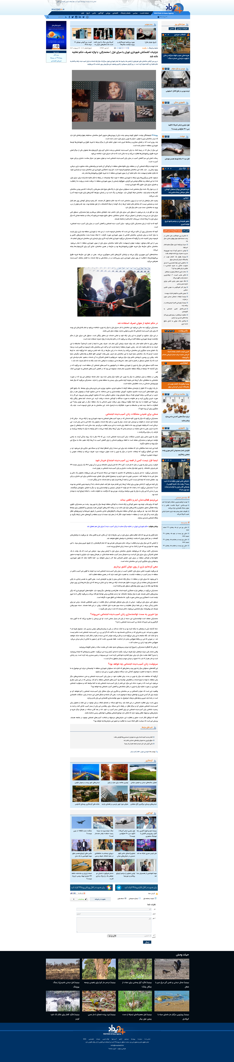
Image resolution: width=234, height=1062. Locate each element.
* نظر (154, 918)
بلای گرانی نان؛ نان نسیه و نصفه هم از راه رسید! (138, 744)
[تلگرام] (136, 887)
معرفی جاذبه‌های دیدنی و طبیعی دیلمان (144, 782)
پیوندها (83, 2)
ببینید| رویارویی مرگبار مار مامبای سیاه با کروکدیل (173, 1017)
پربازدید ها (178, 231)
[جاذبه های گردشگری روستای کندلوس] (85, 793)
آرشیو (79, 2)
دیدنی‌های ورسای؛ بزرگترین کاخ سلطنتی (143, 804)
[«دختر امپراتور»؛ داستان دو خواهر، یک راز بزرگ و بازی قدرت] (103, 865)
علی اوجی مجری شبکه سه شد (147, 853)
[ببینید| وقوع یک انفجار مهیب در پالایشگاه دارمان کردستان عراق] (175, 373)
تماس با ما (93, 2)
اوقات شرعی (68, 2)
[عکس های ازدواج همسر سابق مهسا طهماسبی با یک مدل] (81, 845)
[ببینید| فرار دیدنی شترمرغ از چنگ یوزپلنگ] (63, 969)
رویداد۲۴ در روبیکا (56, 58)
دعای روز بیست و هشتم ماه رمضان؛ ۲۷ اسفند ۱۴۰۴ (176, 541)
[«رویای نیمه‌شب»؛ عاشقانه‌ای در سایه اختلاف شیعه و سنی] (103, 845)
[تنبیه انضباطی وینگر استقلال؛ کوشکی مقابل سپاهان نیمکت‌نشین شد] (175, 178)
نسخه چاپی (120, 899)
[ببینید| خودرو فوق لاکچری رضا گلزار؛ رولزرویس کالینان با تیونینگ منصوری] (146, 822)
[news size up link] (128, 48)
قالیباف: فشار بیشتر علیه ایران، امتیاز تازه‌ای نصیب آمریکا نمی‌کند (175, 512)
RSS (84, 1039)
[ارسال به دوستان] (118, 48)
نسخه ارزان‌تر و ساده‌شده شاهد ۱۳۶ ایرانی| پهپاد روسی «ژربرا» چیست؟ (82, 876)
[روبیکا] (91, 887)
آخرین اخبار (186, 231)
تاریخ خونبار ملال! (150, 42)
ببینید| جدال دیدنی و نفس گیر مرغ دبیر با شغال (172, 985)
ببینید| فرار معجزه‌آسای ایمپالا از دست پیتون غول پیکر (137, 1017)
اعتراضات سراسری (182, 28)
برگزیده (144, 48)
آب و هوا (74, 2)
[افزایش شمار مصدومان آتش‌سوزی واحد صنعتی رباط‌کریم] (175, 439)
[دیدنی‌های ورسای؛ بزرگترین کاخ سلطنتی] (143, 793)
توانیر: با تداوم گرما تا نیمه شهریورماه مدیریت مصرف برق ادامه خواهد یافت (176, 252)
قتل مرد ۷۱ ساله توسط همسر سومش (177, 158)
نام (154, 909)
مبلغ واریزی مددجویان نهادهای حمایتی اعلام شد (138, 740)
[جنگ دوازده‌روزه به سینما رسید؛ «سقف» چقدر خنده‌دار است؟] (103, 822)
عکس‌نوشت (183, 331)
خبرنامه (98, 1039)
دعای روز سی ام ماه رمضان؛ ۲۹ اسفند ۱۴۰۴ (176, 528)
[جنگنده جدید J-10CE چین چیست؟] (81, 822)
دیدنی (185, 198)
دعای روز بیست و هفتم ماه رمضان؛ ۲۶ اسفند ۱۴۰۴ (176, 547)
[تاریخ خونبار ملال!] (146, 34)
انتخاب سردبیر (179, 34)
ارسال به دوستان (133, 899)
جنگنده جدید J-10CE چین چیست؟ (82, 832)
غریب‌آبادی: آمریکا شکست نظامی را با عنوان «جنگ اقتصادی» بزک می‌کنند (175, 506)
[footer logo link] (114, 1031)
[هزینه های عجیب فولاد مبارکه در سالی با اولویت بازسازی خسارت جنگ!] (175, 45)
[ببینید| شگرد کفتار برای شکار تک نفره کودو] (63, 1001)
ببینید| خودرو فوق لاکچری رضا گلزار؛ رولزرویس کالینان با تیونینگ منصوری (147, 834)
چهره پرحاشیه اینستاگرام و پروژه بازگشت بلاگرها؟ (126, 43)
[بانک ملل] (56, 35)
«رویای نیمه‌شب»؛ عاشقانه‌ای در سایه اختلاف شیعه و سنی (104, 854)
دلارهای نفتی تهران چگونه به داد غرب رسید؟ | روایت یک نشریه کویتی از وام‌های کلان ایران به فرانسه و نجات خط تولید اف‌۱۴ (176, 485)
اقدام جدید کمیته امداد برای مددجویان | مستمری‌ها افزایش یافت (133, 737)
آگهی (58, 2)
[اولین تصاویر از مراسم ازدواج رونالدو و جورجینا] (125, 865)
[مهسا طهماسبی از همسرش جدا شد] (146, 865)
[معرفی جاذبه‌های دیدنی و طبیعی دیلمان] (143, 772)
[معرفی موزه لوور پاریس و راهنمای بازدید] (114, 793)
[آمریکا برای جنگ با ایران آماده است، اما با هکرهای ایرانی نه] (103, 34)
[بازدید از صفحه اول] (155, 898)
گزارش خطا (151, 893)
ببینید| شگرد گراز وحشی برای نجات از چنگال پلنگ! (137, 985)
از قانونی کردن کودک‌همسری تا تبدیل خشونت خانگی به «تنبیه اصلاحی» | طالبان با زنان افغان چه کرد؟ (176, 266)
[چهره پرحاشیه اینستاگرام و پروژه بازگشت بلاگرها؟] (125, 34)
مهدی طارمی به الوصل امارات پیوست (175, 293)
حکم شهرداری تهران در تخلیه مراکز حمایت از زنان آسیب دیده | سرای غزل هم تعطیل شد (117, 526)
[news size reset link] (125, 48)
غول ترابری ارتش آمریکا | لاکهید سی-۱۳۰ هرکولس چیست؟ (127, 834)
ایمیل (154, 914)
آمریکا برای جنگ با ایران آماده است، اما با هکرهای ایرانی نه (103, 43)
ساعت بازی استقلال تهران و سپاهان (175, 272)
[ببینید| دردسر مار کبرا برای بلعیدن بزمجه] (99, 969)
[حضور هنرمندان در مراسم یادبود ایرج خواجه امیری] (175, 209)
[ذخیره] (120, 48)
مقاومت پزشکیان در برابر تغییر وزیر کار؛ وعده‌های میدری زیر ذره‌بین (176, 316)
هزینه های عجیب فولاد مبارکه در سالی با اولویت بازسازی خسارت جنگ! (176, 57)
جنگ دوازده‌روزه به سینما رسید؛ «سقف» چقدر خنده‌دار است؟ (104, 834)
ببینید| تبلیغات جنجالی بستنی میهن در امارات (176, 298)
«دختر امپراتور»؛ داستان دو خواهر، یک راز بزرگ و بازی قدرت (104, 876)
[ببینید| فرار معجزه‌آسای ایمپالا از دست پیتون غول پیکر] (135, 1001)
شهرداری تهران (145, 752)
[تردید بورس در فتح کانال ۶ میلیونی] (175, 79)
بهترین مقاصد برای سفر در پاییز (118, 782)
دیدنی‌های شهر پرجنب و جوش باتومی (87, 782)
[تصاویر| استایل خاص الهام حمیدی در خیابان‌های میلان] (125, 845)
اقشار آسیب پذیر (135, 752)
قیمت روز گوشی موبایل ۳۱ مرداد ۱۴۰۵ (83, 43)
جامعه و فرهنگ (153, 48)
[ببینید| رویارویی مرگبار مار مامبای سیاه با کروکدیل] (171, 1001)
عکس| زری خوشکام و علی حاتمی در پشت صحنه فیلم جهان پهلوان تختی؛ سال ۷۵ (176, 239)
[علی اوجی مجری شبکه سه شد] (146, 845)
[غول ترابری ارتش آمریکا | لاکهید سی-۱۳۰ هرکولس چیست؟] (125, 822)
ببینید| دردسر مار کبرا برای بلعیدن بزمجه (99, 982)
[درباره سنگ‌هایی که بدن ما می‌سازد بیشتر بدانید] (175, 405)
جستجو (127, 1039)
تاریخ (183, 460)
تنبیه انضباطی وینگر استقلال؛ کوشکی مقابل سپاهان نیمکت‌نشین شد (177, 191)
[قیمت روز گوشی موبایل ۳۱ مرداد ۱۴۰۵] (82, 34)
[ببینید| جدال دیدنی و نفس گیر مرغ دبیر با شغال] (171, 969)
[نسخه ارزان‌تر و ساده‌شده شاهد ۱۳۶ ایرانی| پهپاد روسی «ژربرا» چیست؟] (81, 865)
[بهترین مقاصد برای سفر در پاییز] (114, 772)
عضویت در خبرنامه (100, 899)
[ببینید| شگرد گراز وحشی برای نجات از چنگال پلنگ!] (135, 969)
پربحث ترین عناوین (169, 231)
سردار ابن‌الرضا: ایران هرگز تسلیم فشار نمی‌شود (176, 246)
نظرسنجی (62, 2)
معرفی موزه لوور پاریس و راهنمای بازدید (115, 804)
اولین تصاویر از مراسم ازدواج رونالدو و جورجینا (125, 874)
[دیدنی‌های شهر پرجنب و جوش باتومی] (85, 772)
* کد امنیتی (153, 936)
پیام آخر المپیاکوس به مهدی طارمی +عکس (176, 288)
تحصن (172, 28)
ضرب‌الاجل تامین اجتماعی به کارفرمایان (176, 310)
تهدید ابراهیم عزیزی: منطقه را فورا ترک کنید (174, 502)
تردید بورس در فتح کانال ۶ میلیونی (178, 91)
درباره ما (88, 2)
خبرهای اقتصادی (56, 61)
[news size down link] (122, 48)
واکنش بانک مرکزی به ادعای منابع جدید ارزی (176, 322)
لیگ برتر (182, 168)
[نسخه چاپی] (115, 48)
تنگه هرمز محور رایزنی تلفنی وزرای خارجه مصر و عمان (176, 282)
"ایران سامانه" (112, 1048)
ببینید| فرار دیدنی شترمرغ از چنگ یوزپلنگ (66, 985)
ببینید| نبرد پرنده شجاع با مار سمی (101, 1014)
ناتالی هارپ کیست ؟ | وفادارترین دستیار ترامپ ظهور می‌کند (176, 276)
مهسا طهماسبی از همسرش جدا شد (147, 874)
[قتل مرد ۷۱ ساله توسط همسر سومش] (175, 147)
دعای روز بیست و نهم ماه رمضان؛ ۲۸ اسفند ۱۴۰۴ (176, 535)
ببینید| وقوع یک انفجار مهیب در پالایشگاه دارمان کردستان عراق (176, 258)
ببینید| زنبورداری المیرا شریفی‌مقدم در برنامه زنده (176, 304)
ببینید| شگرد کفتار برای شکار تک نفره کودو (65, 1017)
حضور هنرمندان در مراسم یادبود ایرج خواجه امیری (177, 223)
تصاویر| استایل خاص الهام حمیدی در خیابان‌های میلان (126, 854)
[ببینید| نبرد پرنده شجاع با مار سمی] (99, 1001)
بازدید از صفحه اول (148, 899)
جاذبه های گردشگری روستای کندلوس (87, 804)
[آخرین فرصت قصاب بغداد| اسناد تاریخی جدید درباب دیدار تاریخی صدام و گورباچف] (175, 341)
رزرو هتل (56, 55)
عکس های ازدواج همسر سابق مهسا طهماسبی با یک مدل (82, 854)
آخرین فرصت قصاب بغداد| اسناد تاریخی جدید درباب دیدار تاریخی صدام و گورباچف (175, 354)
